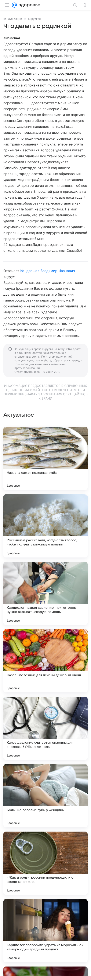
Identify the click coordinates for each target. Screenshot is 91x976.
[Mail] (14, 5)
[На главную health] (28, 5)
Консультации (12, 18)
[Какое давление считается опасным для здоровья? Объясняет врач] (45, 728)
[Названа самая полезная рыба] (45, 458)
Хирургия (34, 18)
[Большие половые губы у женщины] (45, 795)
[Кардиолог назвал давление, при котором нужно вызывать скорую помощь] (45, 593)
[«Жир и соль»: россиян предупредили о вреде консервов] (45, 863)
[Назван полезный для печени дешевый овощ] (45, 660)
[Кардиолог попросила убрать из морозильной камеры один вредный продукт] (45, 930)
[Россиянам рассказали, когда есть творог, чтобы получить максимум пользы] (45, 525)
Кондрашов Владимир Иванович (47, 271)
